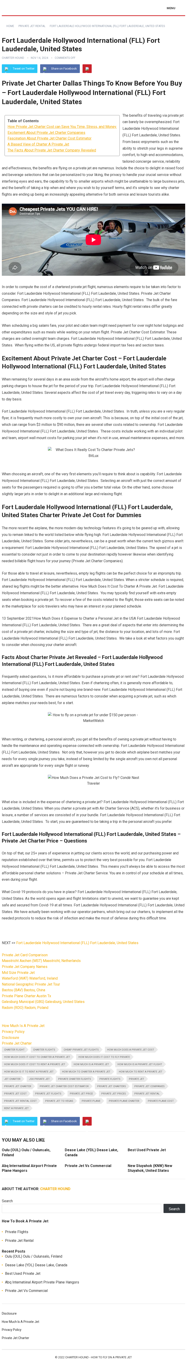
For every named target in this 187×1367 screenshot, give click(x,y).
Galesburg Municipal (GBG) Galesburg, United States (43, 1002)
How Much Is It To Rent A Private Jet (29, 1071)
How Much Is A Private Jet (23, 1026)
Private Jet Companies (149, 1086)
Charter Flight (14, 1049)
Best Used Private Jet (147, 1150)
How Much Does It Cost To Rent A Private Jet (34, 1064)
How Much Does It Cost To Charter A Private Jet (37, 1057)
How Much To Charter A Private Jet (86, 1071)
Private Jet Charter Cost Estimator (64, 1086)
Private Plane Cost (161, 1101)
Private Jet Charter (17, 1043)
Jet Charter (12, 1079)
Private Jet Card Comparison (25, 955)
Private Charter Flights (74, 1079)
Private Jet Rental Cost (20, 1101)
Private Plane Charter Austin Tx (26, 996)
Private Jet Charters (111, 1086)
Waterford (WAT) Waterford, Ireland (30, 978)
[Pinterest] (87, 68)
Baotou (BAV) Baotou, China (23, 990)
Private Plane (91, 1101)
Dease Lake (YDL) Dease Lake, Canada (36, 1265)
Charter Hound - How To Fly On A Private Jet (98, 1357)
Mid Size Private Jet (18, 972)
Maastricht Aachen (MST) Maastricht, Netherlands (41, 961)
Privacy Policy (13, 1031)
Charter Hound (13, 57)
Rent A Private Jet (16, 1108)
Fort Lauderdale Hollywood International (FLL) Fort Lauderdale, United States (77, 943)
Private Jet (136, 1079)
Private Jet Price (81, 1093)
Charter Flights (44, 1049)
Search (7, 1201)
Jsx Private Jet (39, 1079)
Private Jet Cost (15, 1093)
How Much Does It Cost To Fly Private (104, 1057)
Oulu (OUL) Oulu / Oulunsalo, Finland (33, 1256)
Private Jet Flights (48, 1093)
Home (10, 26)
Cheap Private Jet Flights (81, 1049)
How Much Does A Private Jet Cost (130, 1049)
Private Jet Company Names (24, 966)
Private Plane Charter (124, 1101)
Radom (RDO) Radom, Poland (25, 1007)
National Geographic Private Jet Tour (31, 984)
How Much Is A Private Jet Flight (139, 1064)
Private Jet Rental (31, 26)
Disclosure (10, 1037)
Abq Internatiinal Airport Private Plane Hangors (42, 1282)
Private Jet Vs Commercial (88, 1166)
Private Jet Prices (113, 1093)
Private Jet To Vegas (59, 1101)
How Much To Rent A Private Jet (140, 1071)
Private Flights (109, 1079)
